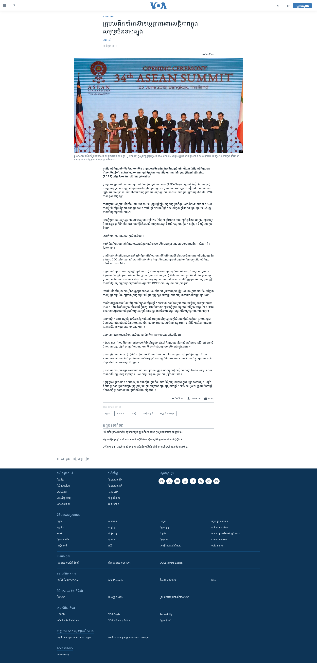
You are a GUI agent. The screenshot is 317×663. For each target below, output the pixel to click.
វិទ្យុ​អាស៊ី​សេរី (165, 620)
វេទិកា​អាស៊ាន (113, 504)
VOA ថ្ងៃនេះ (62, 492)
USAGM (61, 614)
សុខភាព (112, 539)
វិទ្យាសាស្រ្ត (164, 527)
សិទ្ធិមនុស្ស (113, 533)
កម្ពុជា (59, 521)
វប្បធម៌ (163, 533)
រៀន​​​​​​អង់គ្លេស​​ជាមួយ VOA (119, 562)
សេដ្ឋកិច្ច (112, 527)
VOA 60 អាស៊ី (63, 504)
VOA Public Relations (68, 620)
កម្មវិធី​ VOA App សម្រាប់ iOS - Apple (74, 637)
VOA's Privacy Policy (119, 620)
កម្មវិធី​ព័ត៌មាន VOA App (68, 580)
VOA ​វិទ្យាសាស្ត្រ (64, 498)
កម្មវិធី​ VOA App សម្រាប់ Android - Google (128, 637)
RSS (213, 580)
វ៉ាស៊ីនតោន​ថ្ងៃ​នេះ (64, 485)
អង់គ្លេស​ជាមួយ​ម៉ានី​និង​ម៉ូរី (68, 562)
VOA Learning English (171, 562)
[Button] (208, 55)
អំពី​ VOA (61, 597)
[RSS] (201, 481)
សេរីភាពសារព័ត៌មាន (220, 527)
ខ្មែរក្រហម (164, 539)
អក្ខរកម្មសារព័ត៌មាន (219, 521)
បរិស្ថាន (163, 521)
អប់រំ (110, 545)
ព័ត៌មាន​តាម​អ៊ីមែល (168, 580)
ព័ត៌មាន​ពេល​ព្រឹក (115, 479)
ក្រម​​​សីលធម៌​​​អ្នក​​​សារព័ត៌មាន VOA (174, 597)
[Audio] (278, 5)
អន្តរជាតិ (60, 527)
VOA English (114, 614)
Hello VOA (113, 492)
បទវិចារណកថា (217, 545)
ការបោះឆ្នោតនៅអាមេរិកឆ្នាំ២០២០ (225, 533)
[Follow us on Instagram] (185, 481)
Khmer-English (219, 539)
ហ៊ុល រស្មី (107, 40)
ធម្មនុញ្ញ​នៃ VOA (115, 597)
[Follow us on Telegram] (193, 481)
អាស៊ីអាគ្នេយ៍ (62, 545)
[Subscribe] (216, 481)
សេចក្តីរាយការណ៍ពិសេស (170, 545)
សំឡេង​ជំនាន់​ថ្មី (114, 498)
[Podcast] (208, 481)
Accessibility (166, 614)
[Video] (288, 5)
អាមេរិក (60, 533)
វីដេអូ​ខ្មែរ (60, 479)
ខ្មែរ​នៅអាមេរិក (63, 539)
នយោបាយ (108, 16)
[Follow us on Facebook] (161, 481)
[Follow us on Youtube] (177, 481)
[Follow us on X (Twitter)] (169, 481)
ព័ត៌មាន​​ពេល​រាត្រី (115, 485)
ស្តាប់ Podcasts (115, 580)
